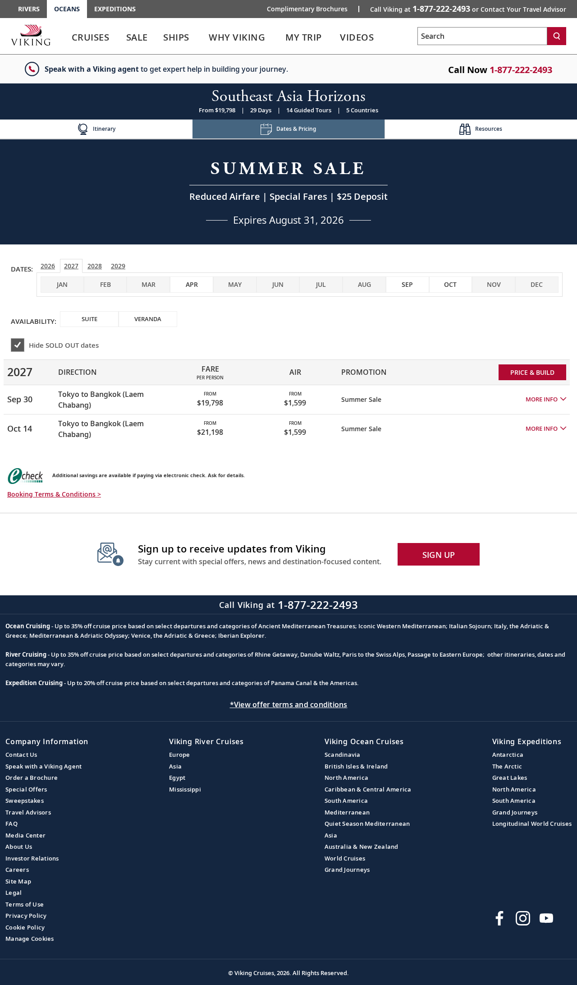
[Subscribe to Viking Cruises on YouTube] (546, 918)
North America (346, 777)
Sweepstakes (24, 800)
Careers (17, 869)
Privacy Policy (26, 915)
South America (346, 800)
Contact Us (21, 754)
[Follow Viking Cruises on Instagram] (523, 918)
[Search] (556, 36)
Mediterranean (347, 812)
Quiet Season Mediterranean (367, 823)
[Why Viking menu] (278, 37)
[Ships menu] (199, 37)
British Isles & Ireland (356, 766)
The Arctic (507, 766)
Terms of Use (24, 904)
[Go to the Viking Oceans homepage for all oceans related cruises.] (30, 35)
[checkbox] (191, 284)
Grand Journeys (347, 869)
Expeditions (115, 9)
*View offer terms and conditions (289, 704)
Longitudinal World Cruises (532, 823)
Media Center (25, 835)
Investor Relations (32, 858)
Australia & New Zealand (361, 846)
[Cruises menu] (120, 37)
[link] (90, 39)
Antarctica (508, 754)
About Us (18, 846)
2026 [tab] (48, 266)
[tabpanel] (288, 397)
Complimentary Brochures (307, 9)
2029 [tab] (118, 266)
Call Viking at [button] (468, 8)
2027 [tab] (71, 266)
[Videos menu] (384, 37)
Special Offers (26, 789)
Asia (175, 766)
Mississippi (185, 789)
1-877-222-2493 (521, 70)
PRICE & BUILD (532, 372)
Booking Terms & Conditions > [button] (54, 494)
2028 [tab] (94, 266)
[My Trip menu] (333, 37)
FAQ (11, 823)
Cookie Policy (25, 927)
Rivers (29, 9)
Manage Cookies (29, 938)
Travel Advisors (28, 812)
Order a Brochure (31, 777)
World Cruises (345, 858)
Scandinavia (343, 754)
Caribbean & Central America (368, 789)
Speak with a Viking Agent (43, 766)
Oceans (67, 9)
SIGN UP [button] (438, 554)
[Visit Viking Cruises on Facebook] (499, 918)
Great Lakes (509, 777)
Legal (13, 892)
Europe (179, 754)
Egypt (177, 777)
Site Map (18, 881)
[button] (546, 399)
